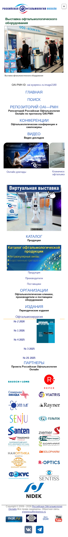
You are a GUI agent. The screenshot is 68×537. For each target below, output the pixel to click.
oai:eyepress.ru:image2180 (41, 84)
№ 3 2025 (29, 348)
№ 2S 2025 (29, 357)
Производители (34, 278)
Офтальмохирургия (29, 316)
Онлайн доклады (16, 171)
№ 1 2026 (19, 330)
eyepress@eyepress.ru (34, 511)
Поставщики (34, 284)
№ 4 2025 (19, 339)
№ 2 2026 (19, 321)
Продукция (34, 272)
